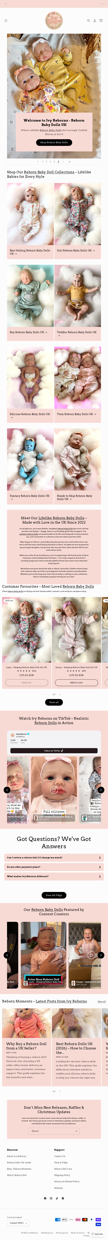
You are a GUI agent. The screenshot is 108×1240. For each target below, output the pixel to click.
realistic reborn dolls (28, 534)
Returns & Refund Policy (67, 1181)
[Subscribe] (76, 1131)
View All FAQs (54, 895)
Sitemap (58, 1188)
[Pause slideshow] (70, 162)
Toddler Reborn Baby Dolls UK (77, 332)
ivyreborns (21, 734)
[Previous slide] (38, 162)
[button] (6, 21)
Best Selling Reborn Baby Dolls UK (30, 252)
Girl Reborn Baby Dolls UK (74, 250)
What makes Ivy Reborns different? (28, 876)
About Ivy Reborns (16, 1156)
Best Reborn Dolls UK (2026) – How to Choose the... (76, 1048)
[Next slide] (63, 162)
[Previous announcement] (5, 4)
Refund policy (47, 1233)
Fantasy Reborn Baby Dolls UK (30, 495)
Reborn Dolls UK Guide (19, 1162)
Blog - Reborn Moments (19, 1169)
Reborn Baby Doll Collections (49, 172)
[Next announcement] (102, 4)
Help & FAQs (61, 1162)
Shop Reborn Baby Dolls (21, 142)
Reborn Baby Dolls (18, 130)
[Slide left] (48, 694)
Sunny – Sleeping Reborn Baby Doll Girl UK (77, 667)
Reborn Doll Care (63, 1169)
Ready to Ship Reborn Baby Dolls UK (74, 497)
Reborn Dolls (45, 723)
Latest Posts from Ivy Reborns (61, 1001)
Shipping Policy (62, 1175)
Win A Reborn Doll (17, 1175)
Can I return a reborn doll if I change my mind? (34, 857)
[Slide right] (60, 694)
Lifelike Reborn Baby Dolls (62, 518)
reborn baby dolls (65, 529)
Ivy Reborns (33, 1233)
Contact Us (60, 1156)
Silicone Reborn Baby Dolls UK (30, 414)
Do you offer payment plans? (23, 867)
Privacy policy (62, 1233)
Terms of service (78, 1233)
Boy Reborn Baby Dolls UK (27, 332)
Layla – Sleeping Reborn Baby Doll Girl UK (26, 667)
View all (54, 702)
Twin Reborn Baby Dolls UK (75, 414)
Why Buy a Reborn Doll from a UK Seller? (26, 1046)
